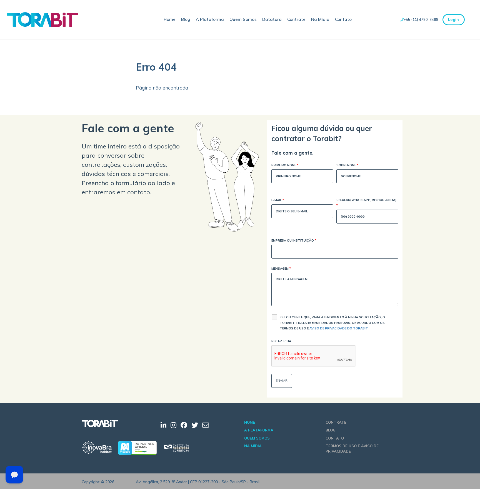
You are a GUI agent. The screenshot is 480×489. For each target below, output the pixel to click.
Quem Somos (243, 19)
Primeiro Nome (284, 165)
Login (453, 19)
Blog (185, 19)
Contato (343, 19)
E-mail (277, 200)
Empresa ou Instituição (293, 240)
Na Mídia (320, 19)
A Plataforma (210, 19)
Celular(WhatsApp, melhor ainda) (366, 202)
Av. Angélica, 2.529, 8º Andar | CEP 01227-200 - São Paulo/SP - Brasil (197, 481)
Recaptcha (281, 341)
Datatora (272, 19)
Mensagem (281, 268)
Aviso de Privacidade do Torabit (338, 328)
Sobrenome (347, 165)
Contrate (296, 19)
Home (170, 19)
